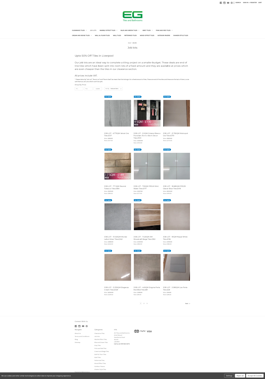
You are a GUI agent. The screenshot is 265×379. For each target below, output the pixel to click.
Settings (229, 376)
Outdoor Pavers (164, 35)
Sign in (245, 2)
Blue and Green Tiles (129, 30)
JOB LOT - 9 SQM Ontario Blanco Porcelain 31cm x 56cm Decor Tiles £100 (147, 135)
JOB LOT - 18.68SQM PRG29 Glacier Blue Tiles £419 (174, 187)
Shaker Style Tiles (180, 35)
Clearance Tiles (78, 30)
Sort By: (107, 88)
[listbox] (116, 88)
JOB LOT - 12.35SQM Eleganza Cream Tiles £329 (116, 288)
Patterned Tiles (130, 35)
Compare (117, 111)
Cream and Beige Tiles (81, 35)
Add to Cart (118, 115)
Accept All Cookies (255, 376)
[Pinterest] (232, 3)
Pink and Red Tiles (163, 30)
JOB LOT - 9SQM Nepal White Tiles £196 (175, 238)
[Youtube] (228, 3)
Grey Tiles (147, 30)
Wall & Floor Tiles (102, 35)
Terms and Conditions (82, 336)
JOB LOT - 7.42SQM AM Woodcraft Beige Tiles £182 (144, 238)
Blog (76, 339)
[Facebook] (221, 3)
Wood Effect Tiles (147, 35)
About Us (78, 333)
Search (238, 2)
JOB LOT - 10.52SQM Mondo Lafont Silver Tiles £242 (115, 238)
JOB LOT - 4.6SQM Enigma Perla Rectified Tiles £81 (147, 288)
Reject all (240, 376)
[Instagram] (224, 3)
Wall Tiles (117, 35)
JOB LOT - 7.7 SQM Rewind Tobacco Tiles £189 (115, 187)
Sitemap (77, 342)
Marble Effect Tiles (107, 30)
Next (187, 304)
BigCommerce (86, 372)
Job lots (93, 30)
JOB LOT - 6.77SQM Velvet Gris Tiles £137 (116, 134)
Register (253, 2)
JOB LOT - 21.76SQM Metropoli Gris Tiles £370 (175, 134)
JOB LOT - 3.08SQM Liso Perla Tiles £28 (175, 288)
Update (98, 88)
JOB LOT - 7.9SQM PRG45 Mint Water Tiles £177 (146, 187)
